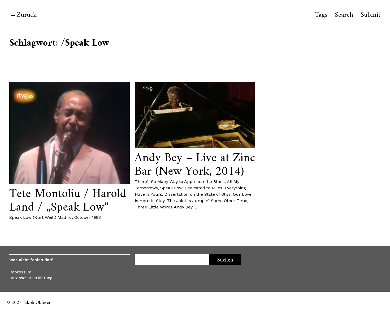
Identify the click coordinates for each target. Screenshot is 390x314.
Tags (321, 15)
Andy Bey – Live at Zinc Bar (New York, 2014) (195, 164)
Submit (370, 15)
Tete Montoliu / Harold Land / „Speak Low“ (67, 200)
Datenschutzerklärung (31, 278)
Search (344, 15)
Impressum (20, 272)
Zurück (26, 15)
